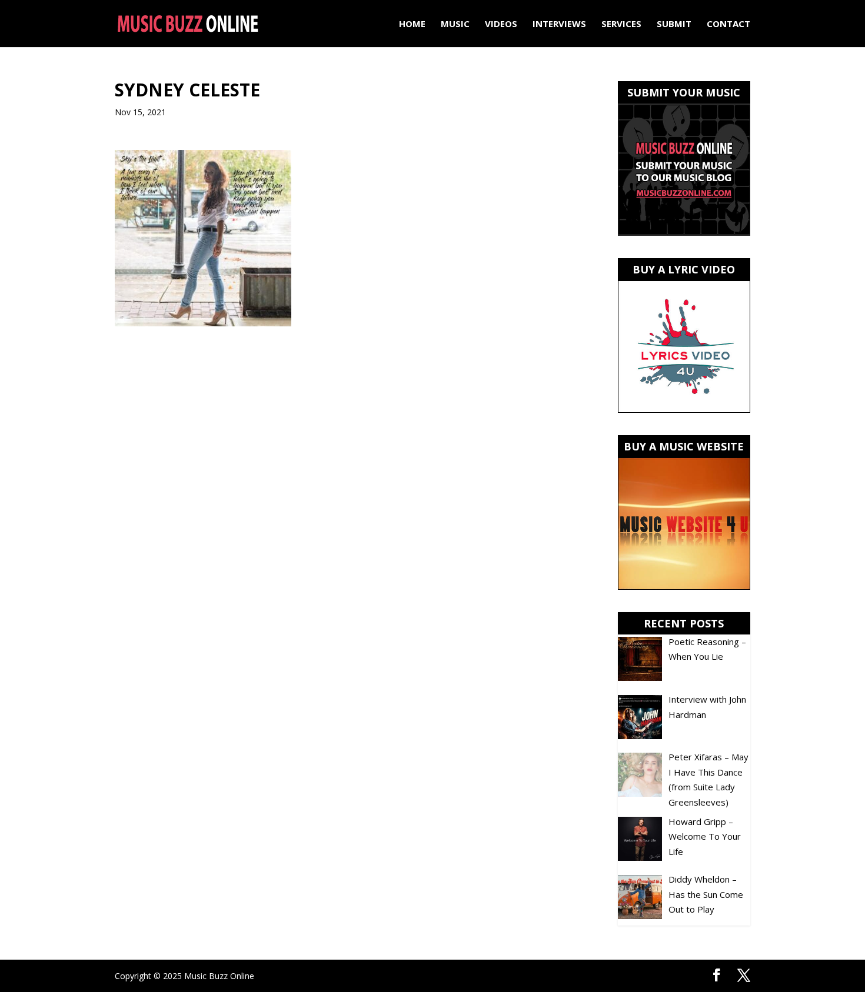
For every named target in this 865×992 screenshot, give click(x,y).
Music (455, 24)
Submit (674, 24)
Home (412, 24)
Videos (501, 24)
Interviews (559, 24)
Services (621, 24)
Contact (728, 24)
